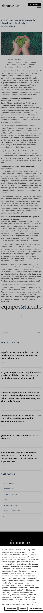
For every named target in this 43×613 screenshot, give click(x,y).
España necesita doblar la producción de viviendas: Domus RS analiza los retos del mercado (20, 355)
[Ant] (11, 316)
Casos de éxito (8, 489)
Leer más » (4, 362)
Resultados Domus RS (11, 511)
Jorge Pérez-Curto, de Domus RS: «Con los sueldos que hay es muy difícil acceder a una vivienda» (21, 418)
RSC (4, 516)
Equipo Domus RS (10, 494)
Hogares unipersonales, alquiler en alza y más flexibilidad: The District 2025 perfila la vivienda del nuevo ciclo (21, 375)
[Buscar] (39, 332)
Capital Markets (9, 483)
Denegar (23, 608)
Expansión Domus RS (11, 505)
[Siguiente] (32, 316)
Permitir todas (11, 608)
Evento (5, 500)
